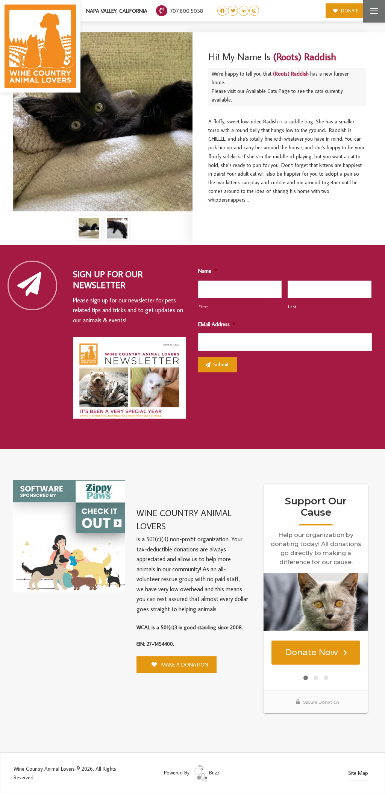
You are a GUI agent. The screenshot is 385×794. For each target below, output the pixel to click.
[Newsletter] (132, 379)
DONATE (349, 11)
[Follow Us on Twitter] (233, 11)
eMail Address (216, 324)
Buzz (213, 772)
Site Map (358, 773)
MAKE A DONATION (184, 664)
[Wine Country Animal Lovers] (40, 46)
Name (207, 270)
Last (292, 306)
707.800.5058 (185, 10)
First (203, 306)
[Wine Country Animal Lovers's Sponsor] (69, 535)
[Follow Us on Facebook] (222, 11)
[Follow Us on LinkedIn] (244, 11)
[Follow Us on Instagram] (254, 11)
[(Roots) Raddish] (102, 122)
